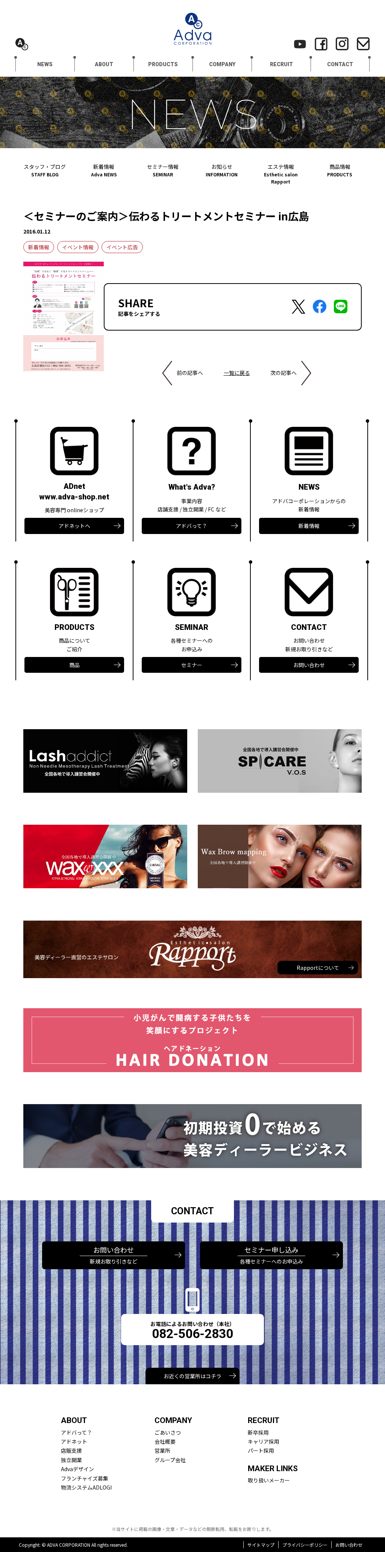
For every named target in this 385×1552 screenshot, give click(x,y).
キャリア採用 (263, 1441)
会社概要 (165, 1441)
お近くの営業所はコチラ (192, 1376)
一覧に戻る (237, 372)
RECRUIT (281, 64)
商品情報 (339, 170)
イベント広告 (122, 247)
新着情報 (104, 170)
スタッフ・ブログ (45, 170)
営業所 (162, 1450)
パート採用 (261, 1450)
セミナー (191, 665)
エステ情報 (281, 174)
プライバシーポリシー (304, 1544)
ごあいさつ (168, 1432)
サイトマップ (260, 1544)
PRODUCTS (163, 64)
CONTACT (340, 64)
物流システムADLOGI (86, 1487)
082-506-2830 (192, 1333)
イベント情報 (78, 247)
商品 (74, 665)
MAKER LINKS (273, 1468)
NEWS (45, 64)
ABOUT (104, 64)
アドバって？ (191, 525)
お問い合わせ (309, 665)
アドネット (74, 1441)
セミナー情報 (163, 170)
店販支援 (71, 1450)
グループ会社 (170, 1460)
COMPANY (222, 64)
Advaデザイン (77, 1469)
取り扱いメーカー (269, 1480)
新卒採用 (258, 1432)
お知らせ (222, 170)
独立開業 (71, 1460)
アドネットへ (74, 525)
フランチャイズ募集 (84, 1478)
